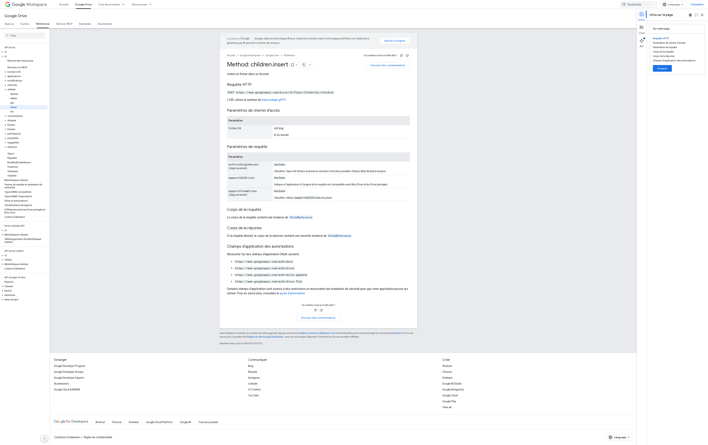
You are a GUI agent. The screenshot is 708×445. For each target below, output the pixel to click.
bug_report (690, 15)
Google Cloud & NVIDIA (67, 389)
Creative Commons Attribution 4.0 (316, 333)
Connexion (697, 4)
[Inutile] (407, 55)
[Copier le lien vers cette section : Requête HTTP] (255, 85)
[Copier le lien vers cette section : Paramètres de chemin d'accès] (283, 111)
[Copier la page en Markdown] (304, 65)
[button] (24, 52)
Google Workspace (250, 55)
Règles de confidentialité (98, 437)
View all (446, 407)
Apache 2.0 (398, 333)
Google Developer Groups (68, 371)
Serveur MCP (64, 23)
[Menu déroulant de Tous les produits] (124, 4)
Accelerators (61, 383)
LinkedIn (253, 383)
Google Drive (83, 4)
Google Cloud (450, 395)
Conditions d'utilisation (67, 437)
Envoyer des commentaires (388, 65)
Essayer (662, 68)
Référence (43, 23)
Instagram (254, 377)
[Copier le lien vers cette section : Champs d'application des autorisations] (297, 247)
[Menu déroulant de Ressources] (151, 4)
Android (447, 365)
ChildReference (301, 217)
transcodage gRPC (274, 100)
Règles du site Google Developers (265, 336)
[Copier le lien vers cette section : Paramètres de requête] (271, 147)
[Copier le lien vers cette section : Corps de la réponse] (265, 228)
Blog (250, 365)
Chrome (447, 371)
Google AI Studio (452, 383)
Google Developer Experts (69, 377)
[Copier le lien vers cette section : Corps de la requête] (265, 210)
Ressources (139, 4)
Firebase (447, 377)
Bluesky (252, 371)
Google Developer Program (69, 365)
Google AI (185, 422)
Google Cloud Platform (159, 422)
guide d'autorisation (292, 293)
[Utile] (401, 55)
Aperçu (9, 23)
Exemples (85, 23)
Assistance (105, 23)
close (702, 15)
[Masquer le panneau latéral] (44, 438)
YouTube (253, 395)
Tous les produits (109, 4)
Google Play (449, 401)
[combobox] (638, 4)
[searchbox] (24, 36)
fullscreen (696, 15)
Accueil (63, 4)
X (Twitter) (254, 389)
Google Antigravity (453, 389)
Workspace (36, 4)
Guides (25, 23)
